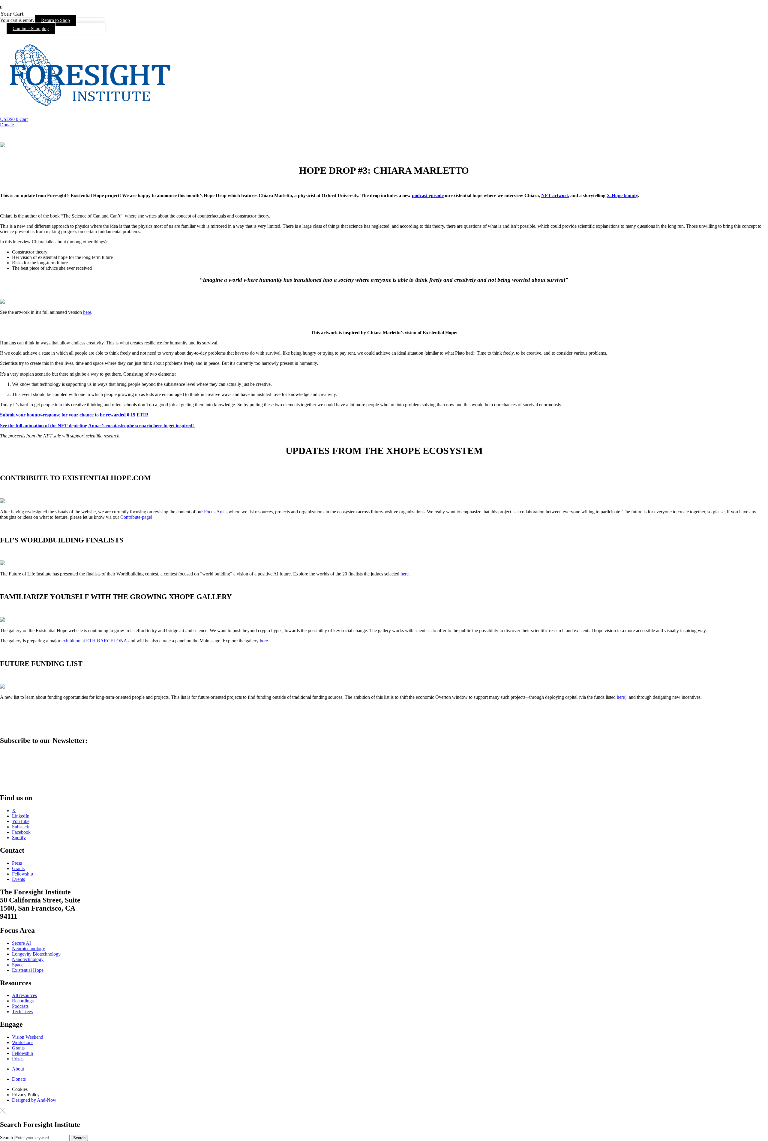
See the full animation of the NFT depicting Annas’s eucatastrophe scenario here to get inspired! (97, 425)
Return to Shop (55, 20)
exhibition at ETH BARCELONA (94, 640)
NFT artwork (555, 195)
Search (6, 1137)
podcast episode (428, 195)
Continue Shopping (31, 28)
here (87, 312)
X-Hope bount (621, 195)
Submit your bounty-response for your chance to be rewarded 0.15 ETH (73, 414)
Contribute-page (135, 517)
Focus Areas (215, 511)
